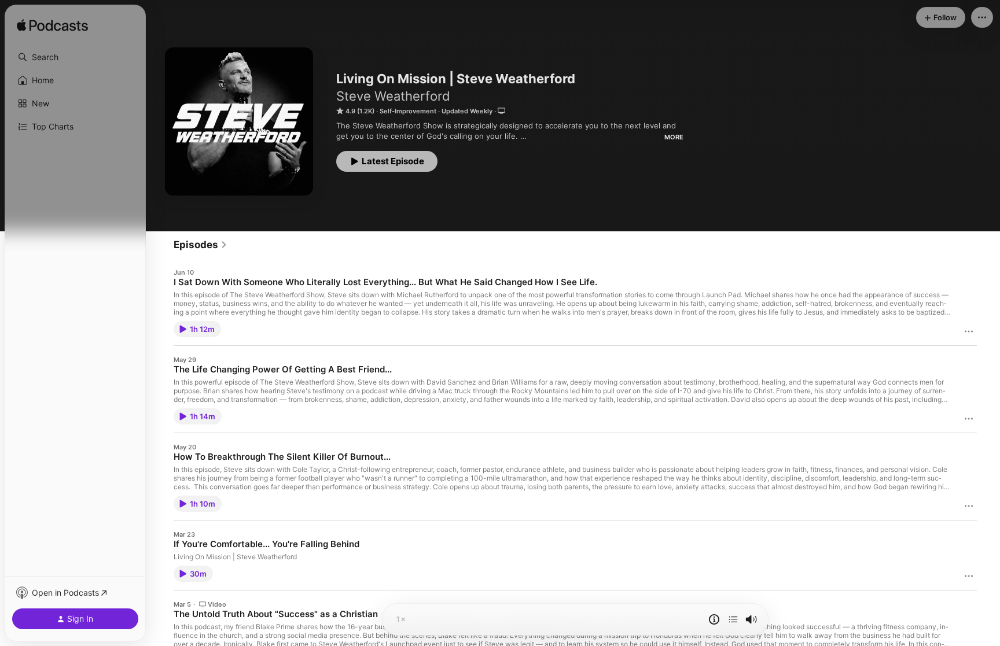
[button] (75, 57)
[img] (52, 26)
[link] (200, 244)
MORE (673, 137)
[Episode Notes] (714, 619)
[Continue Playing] (733, 619)
